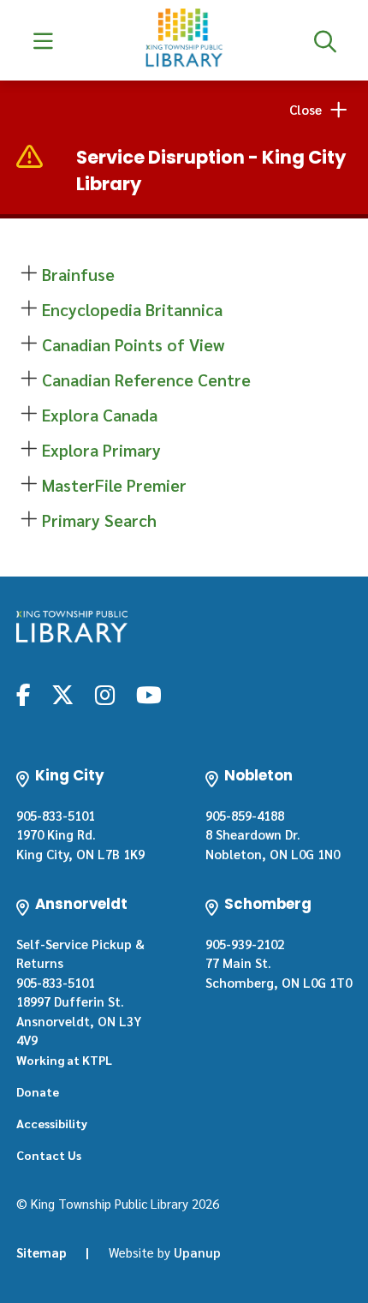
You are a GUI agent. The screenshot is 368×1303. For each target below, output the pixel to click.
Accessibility (51, 1123)
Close (305, 109)
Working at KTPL (64, 1059)
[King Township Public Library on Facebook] (23, 693)
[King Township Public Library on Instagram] (105, 693)
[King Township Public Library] (72, 627)
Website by (165, 1252)
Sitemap (41, 1252)
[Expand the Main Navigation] (43, 40)
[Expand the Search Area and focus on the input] (325, 40)
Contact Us (48, 1155)
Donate (37, 1091)
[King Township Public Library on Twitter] (62, 693)
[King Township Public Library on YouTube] (149, 693)
